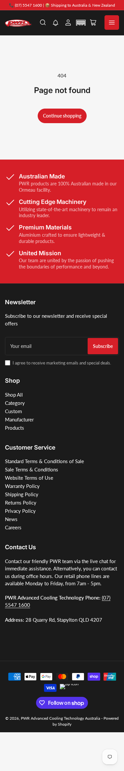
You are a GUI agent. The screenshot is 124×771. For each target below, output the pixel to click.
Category (15, 403)
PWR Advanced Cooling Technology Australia (60, 718)
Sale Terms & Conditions (31, 469)
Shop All (14, 395)
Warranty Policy (22, 486)
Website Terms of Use (29, 478)
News (11, 519)
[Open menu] (111, 22)
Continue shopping (62, 116)
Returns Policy (20, 503)
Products (14, 428)
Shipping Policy (21, 494)
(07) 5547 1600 (28, 5)
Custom (13, 411)
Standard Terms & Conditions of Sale (44, 461)
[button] (55, 23)
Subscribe (103, 346)
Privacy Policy (20, 511)
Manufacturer (19, 419)
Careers (13, 527)
